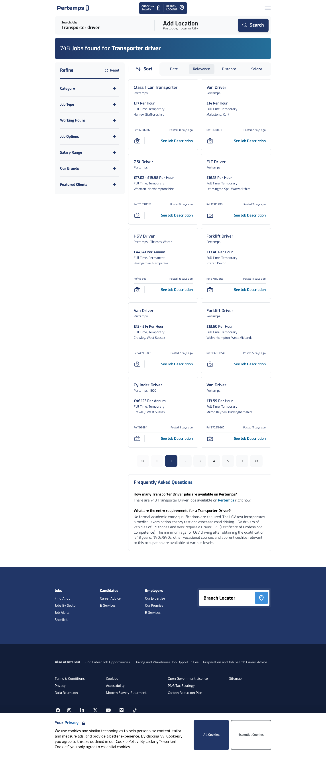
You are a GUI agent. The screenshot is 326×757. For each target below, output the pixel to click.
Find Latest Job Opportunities (107, 662)
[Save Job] (137, 141)
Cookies (112, 679)
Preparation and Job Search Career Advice (235, 662)
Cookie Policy (127, 742)
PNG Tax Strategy (181, 686)
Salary (256, 69)
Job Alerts (62, 613)
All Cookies (211, 735)
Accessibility (115, 686)
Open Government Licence (188, 679)
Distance (229, 69)
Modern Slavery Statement (126, 693)
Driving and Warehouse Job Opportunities (167, 662)
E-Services (108, 606)
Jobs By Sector (66, 606)
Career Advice (110, 598)
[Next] (242, 461)
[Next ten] (256, 461)
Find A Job (63, 598)
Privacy (60, 686)
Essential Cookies (251, 735)
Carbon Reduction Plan (185, 693)
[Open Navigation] (267, 8)
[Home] (73, 8)
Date (174, 69)
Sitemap (235, 679)
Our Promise (154, 606)
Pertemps (226, 500)
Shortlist (61, 620)
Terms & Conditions (70, 679)
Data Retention (66, 693)
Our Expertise (155, 598)
